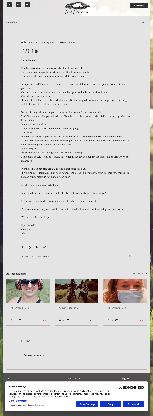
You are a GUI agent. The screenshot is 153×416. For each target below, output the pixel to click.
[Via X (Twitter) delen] (30, 247)
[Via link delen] (44, 247)
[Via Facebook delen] (22, 247)
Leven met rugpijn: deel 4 (116, 308)
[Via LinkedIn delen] (37, 247)
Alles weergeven (140, 273)
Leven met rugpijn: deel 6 (19, 308)
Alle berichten (12, 21)
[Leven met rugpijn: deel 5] (76, 291)
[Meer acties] (130, 42)
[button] (142, 22)
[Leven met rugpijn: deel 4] (125, 291)
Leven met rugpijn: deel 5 (68, 308)
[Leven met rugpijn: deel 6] (28, 291)
